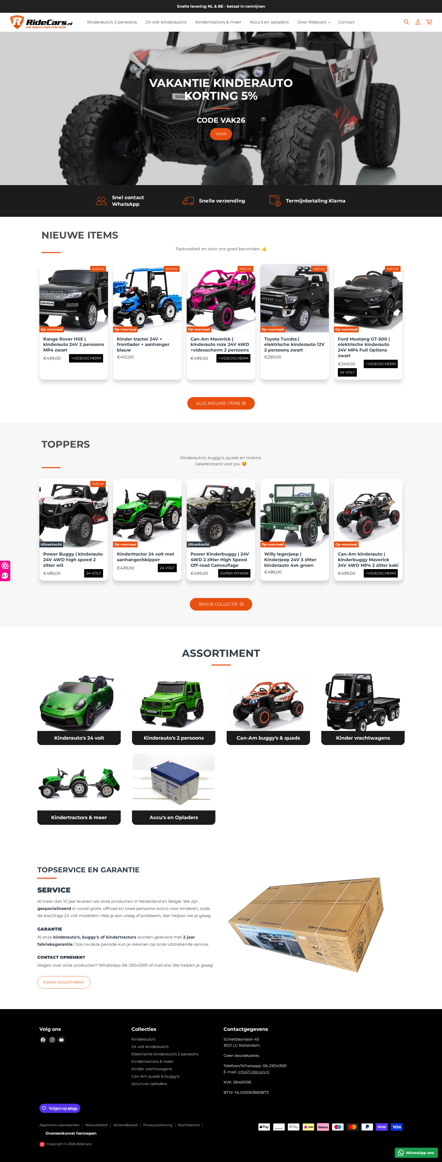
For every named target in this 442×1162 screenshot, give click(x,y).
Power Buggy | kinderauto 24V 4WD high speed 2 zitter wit (73, 559)
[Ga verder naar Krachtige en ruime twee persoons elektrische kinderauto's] (173, 709)
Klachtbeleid (189, 1125)
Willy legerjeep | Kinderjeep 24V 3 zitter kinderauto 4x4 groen (290, 559)
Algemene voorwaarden (59, 1125)
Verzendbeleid (125, 1125)
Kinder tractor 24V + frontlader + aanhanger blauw (143, 344)
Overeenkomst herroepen (71, 1133)
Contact (346, 22)
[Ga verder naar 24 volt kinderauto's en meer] (78, 709)
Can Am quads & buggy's (155, 1076)
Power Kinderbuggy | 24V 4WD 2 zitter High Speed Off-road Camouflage (220, 559)
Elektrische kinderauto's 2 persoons (164, 1054)
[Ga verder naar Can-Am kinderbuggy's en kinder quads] (268, 709)
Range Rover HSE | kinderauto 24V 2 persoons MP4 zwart (73, 344)
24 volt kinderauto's (166, 22)
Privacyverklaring (157, 1125)
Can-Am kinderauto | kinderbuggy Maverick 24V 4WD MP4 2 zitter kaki (368, 559)
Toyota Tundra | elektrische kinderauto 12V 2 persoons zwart (294, 344)
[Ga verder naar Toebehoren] (173, 789)
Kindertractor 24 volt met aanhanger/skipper (145, 556)
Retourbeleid (96, 1125)
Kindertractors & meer (218, 22)
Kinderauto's (143, 1039)
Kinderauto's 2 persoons (112, 22)
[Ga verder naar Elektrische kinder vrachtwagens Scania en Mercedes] (362, 709)
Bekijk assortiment (63, 982)
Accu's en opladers (269, 22)
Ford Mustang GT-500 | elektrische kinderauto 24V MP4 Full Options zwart (364, 347)
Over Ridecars (312, 22)
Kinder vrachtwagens (151, 1068)
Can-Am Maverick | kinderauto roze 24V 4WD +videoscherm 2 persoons (220, 344)
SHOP (221, 134)
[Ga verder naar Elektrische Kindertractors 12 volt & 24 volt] (78, 789)
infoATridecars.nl (253, 1071)
